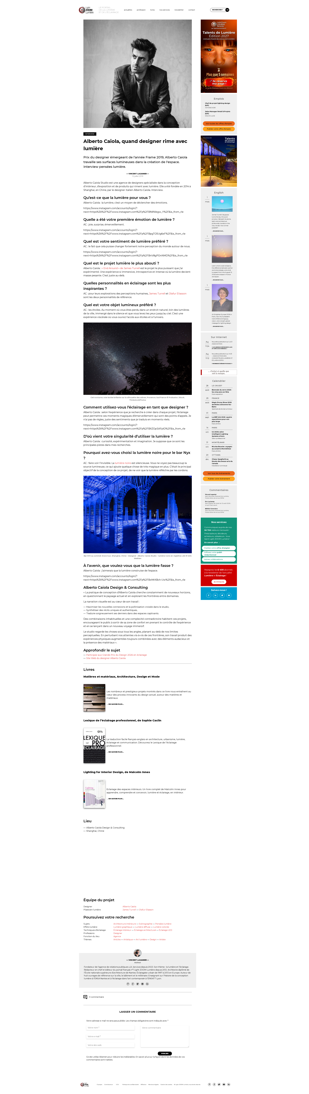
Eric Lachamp (209, 501)
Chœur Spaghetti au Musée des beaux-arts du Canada (222, 461)
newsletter (179, 10)
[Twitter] (137, 983)
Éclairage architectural (145, 930)
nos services (164, 10)
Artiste (162, 939)
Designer (117, 933)
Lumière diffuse (142, 927)
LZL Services (135, 967)
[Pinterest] (127, 983)
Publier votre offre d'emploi (219, 129)
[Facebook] (132, 983)
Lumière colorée (161, 927)
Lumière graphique (122, 927)
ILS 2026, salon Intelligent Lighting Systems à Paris (220, 434)
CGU (117, 1084)
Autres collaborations (213, 559)
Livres (152, 10)
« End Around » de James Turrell (121, 268)
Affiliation (143, 1084)
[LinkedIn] (147, 983)
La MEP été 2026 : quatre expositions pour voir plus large (222, 419)
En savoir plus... (116, 704)
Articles (117, 939)
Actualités (128, 10)
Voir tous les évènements (219, 473)
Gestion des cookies (166, 1084)
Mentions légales (153, 1084)
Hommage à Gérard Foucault (222, 363)
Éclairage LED (165, 930)
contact (191, 10)
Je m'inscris (219, 582)
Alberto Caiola (129, 906)
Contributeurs (108, 1084)
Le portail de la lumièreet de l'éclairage (109, 10)
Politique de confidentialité (130, 1084)
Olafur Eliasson (177, 293)
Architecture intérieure (124, 924)
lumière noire (123, 463)
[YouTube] (142, 983)
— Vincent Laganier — (137, 174)
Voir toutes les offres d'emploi (219, 124)
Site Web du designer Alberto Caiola (106, 658)
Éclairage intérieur (122, 930)
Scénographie (145, 924)
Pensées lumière (163, 924)
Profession (141, 10)
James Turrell (157, 293)
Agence (117, 936)
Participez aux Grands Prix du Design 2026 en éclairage (116, 655)
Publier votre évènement (219, 479)
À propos (99, 1084)
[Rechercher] (227, 10)
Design (153, 939)
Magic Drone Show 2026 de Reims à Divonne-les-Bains (222, 404)
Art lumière (141, 939)
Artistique (128, 939)
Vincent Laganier (211, 494)
